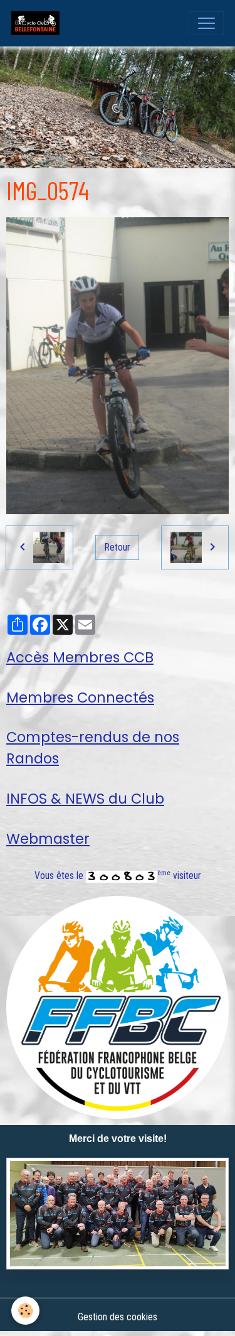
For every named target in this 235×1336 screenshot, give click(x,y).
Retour (117, 547)
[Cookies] (25, 1310)
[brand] (38, 23)
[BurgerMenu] (206, 23)
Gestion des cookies (117, 1317)
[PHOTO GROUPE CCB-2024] (117, 1214)
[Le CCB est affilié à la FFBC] (117, 1007)
